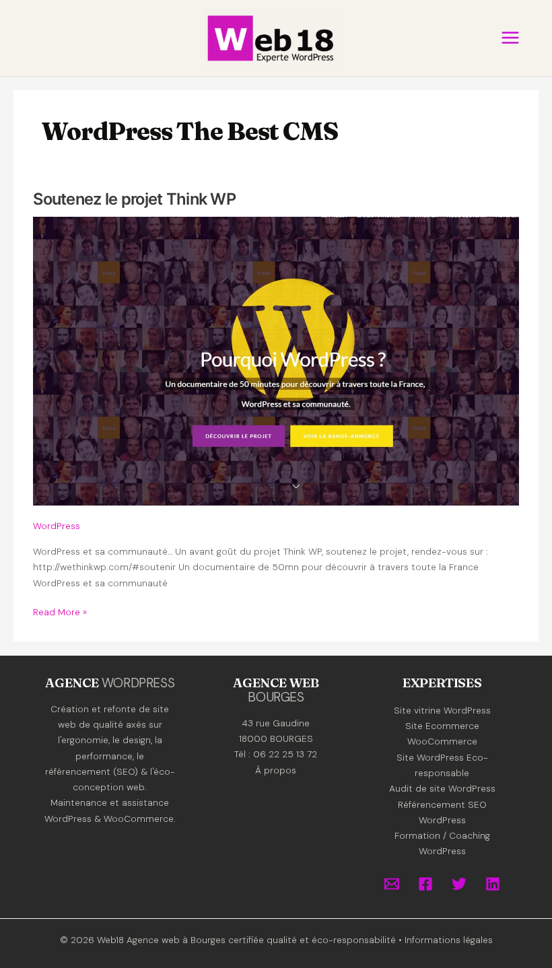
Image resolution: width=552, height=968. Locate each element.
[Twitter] (459, 883)
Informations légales (449, 940)
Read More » (60, 612)
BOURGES (276, 697)
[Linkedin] (492, 883)
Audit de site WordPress (442, 788)
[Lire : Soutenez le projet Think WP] (275, 360)
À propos (275, 770)
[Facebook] (425, 883)
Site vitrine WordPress (442, 710)
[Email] (391, 883)
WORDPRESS (138, 683)
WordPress (56, 526)
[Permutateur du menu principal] (510, 38)
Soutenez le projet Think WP (134, 199)
